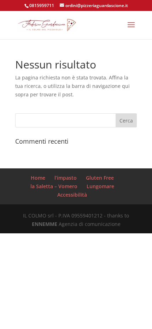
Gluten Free (100, 177)
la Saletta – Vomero (53, 186)
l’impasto (65, 177)
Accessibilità (72, 194)
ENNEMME (44, 224)
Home (38, 177)
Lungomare (100, 186)
